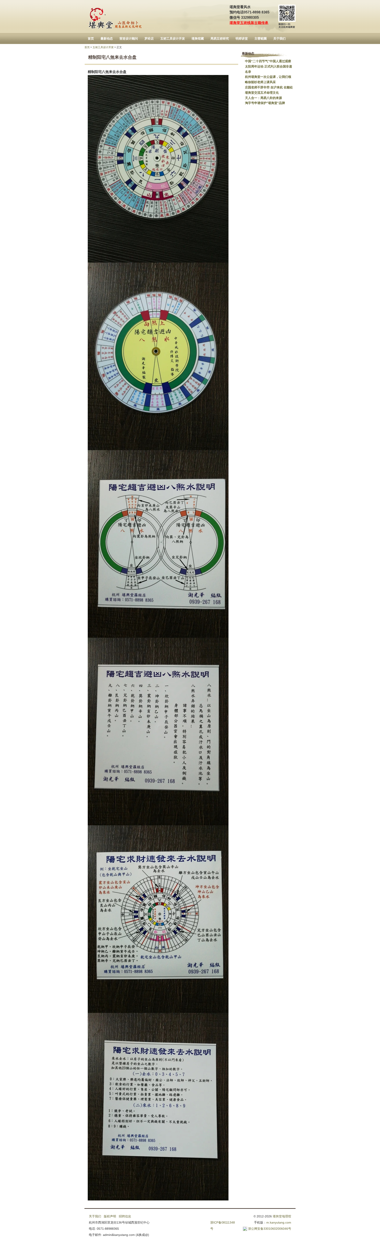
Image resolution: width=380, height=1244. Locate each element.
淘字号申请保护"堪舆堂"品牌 (265, 103)
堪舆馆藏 (198, 38)
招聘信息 (125, 1216)
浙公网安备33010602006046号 (269, 1228)
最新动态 (106, 38)
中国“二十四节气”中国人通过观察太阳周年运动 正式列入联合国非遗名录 (268, 66)
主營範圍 (260, 38)
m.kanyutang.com (278, 1222)
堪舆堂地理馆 (282, 1216)
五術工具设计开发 (172, 38)
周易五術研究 (219, 38)
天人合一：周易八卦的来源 (263, 98)
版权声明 (110, 1216)
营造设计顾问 (128, 38)
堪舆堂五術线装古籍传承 (249, 23)
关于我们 (279, 38)
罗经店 (149, 38)
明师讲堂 (242, 38)
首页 (91, 38)
